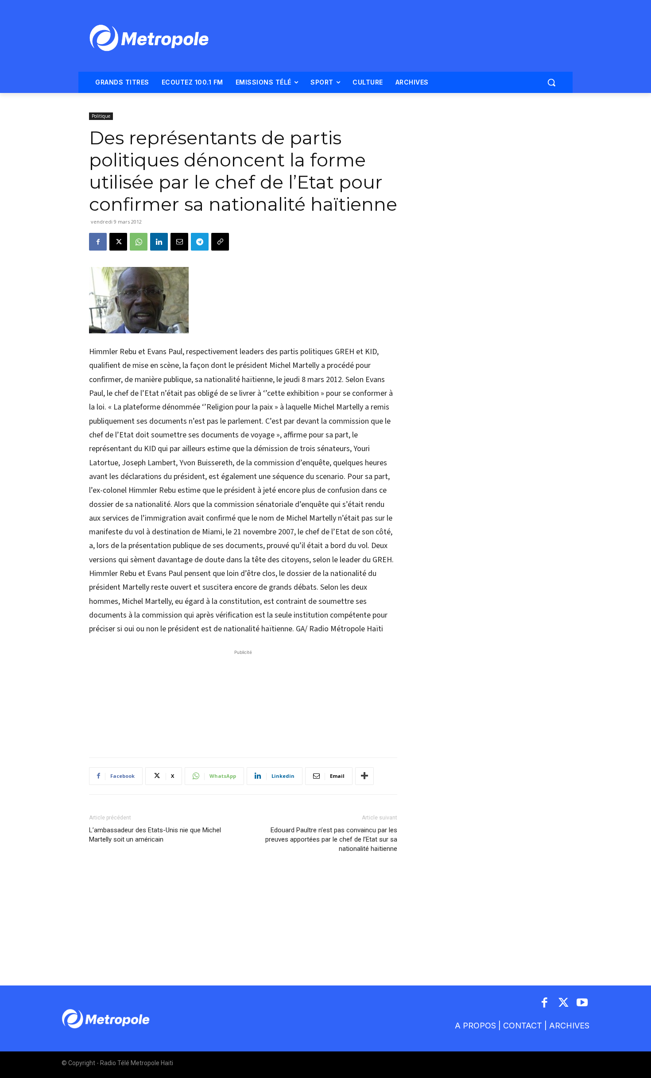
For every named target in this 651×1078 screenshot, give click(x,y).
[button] (551, 82)
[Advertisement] (243, 699)
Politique (101, 116)
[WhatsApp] (138, 242)
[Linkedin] (159, 242)
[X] (118, 242)
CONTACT (522, 1025)
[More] (364, 776)
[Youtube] (582, 1003)
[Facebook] (98, 242)
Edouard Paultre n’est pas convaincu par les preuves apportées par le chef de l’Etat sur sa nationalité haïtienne (331, 839)
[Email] (179, 242)
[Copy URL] (220, 242)
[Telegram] (200, 242)
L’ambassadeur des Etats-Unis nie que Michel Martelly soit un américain (155, 834)
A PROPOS (475, 1025)
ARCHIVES (569, 1025)
